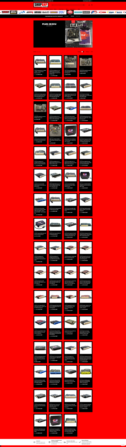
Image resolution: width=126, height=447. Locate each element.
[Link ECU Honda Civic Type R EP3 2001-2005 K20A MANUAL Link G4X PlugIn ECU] (55, 272)
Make (67, 9)
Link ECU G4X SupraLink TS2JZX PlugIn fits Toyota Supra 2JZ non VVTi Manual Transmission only (70, 234)
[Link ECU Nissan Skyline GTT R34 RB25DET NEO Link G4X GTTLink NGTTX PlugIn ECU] (71, 85)
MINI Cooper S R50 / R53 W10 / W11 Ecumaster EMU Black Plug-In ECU (55, 140)
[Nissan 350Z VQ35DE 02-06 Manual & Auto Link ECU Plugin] (71, 372)
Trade (79, 9)
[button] (92, 5)
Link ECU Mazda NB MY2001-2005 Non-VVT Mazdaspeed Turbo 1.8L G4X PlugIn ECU (55, 306)
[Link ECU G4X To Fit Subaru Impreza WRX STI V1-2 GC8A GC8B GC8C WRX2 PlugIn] (86, 85)
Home (47, 9)
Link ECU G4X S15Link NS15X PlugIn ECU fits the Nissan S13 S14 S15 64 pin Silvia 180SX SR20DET (70, 117)
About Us (51, 9)
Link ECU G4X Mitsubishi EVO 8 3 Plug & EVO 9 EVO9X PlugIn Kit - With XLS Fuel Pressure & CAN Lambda (39, 358)
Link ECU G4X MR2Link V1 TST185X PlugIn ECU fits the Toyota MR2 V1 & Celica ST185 (54, 257)
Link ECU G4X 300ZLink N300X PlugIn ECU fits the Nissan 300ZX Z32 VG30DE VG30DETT (40, 381)
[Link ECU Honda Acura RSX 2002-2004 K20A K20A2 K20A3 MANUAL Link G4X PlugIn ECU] (71, 272)
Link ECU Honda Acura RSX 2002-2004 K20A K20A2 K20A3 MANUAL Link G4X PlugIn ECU (70, 282)
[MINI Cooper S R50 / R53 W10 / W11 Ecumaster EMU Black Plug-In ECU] (55, 130)
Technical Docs (72, 9)
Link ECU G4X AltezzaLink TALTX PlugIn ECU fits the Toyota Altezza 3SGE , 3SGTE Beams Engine (85, 234)
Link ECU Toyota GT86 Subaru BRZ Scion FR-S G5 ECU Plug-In (40, 234)
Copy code (78, 16)
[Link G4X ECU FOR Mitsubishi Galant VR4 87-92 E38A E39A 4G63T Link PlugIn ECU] (86, 372)
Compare (79, 51)
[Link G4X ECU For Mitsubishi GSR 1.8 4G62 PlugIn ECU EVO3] (55, 200)
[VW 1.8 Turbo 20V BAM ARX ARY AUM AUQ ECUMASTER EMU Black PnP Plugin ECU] (71, 62)
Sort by (34, 51)
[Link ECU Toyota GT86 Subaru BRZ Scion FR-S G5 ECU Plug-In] (40, 225)
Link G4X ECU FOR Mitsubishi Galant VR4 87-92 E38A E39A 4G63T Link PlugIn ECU (85, 381)
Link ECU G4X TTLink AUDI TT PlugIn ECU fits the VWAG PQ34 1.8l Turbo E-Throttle (54, 430)
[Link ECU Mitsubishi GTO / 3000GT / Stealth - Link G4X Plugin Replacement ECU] (40, 62)
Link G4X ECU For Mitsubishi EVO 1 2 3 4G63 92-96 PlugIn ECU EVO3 (40, 140)
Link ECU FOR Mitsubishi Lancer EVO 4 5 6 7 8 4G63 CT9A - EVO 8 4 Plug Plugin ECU (85, 117)
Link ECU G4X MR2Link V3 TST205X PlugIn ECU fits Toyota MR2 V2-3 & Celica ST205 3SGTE (40, 162)
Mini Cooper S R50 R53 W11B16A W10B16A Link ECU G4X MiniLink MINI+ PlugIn (85, 185)
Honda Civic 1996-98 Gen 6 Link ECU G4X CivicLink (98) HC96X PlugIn (39, 430)
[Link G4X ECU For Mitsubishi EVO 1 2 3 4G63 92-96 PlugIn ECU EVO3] (40, 130)
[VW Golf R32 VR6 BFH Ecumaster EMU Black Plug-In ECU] (40, 108)
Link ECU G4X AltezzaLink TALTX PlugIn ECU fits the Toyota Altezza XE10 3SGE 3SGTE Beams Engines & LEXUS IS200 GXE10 (85, 358)
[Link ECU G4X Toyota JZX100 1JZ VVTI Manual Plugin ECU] (55, 225)
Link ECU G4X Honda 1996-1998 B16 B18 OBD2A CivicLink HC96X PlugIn (70, 209)
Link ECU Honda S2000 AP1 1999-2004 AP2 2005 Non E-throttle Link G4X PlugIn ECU (40, 332)
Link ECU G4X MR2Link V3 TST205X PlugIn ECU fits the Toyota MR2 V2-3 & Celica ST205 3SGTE (40, 258)
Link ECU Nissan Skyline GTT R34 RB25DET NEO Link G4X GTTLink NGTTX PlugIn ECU (70, 95)
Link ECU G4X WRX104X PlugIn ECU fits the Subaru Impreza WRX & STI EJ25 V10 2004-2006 (70, 430)
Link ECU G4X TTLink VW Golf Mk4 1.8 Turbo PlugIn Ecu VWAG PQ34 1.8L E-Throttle (55, 357)
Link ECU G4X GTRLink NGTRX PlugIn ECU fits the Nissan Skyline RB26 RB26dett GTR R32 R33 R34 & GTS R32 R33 (55, 332)
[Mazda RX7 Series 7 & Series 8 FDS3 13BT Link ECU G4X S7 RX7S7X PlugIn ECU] (55, 396)
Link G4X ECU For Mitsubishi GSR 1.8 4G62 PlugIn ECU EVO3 (55, 209)
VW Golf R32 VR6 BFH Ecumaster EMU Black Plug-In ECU (40, 117)
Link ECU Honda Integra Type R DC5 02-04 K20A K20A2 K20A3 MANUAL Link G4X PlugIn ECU (85, 282)
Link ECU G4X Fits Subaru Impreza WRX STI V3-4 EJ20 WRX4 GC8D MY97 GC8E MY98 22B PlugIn (55, 95)
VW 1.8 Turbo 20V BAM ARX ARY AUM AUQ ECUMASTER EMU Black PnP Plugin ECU (70, 71)
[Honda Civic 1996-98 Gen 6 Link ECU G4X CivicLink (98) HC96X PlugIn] (40, 420)
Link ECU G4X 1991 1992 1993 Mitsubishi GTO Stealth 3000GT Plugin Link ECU (70, 185)
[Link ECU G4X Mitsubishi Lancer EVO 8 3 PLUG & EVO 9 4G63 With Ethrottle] (40, 396)
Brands (55, 9)
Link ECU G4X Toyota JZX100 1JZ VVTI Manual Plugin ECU (55, 234)
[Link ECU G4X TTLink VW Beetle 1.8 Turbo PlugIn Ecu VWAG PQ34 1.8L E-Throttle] (71, 130)
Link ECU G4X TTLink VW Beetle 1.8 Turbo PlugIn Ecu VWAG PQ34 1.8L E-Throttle (70, 140)
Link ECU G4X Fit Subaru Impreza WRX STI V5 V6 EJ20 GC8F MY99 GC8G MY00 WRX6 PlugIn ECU (40, 95)
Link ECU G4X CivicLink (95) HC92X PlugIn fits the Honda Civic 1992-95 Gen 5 (40, 185)
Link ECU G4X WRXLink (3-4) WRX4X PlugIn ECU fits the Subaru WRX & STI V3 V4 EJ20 (55, 162)
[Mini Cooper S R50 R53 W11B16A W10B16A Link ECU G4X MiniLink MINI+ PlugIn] (86, 175)
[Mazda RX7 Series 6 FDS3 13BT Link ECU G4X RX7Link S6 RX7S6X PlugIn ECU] (71, 396)
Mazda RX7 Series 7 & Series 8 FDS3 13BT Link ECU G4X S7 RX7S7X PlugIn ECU (54, 405)
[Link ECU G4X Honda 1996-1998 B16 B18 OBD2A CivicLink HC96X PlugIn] (71, 200)
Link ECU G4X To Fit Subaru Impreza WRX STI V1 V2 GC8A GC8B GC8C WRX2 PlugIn (85, 332)
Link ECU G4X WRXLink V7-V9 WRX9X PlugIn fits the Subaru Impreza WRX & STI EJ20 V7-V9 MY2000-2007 (54, 72)
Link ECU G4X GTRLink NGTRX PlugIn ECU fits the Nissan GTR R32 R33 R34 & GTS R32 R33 (54, 381)
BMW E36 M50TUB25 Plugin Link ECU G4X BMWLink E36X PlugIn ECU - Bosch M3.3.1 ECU (55, 185)
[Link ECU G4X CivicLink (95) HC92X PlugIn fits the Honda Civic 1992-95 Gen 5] (40, 175)
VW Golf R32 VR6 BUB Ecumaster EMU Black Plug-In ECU (85, 71)
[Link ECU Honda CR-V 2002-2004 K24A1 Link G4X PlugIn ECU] (71, 248)
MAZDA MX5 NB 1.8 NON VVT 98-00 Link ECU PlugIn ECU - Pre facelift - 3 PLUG (85, 306)
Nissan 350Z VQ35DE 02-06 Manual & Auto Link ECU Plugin (70, 381)
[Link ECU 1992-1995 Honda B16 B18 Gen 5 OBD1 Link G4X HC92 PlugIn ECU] (86, 200)
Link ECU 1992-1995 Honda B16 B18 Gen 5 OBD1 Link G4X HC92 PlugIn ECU (85, 209)
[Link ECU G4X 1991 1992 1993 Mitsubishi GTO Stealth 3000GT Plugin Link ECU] (71, 175)
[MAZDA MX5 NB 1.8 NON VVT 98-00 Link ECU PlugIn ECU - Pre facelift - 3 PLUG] (86, 297)
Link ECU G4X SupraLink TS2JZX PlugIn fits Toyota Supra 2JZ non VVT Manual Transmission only (85, 140)
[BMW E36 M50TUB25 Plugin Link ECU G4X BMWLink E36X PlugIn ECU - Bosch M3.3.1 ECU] (55, 175)
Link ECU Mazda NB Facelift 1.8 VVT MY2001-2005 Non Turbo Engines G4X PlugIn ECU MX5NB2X (70, 307)
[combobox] (68, 5)
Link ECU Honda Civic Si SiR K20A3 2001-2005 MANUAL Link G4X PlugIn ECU (39, 282)
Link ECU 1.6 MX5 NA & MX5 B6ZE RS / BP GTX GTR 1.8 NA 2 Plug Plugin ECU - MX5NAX (85, 405)
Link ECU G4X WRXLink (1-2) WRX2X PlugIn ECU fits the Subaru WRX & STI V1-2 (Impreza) (70, 162)
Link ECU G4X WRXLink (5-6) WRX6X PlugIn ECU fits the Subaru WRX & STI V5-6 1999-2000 (55, 117)
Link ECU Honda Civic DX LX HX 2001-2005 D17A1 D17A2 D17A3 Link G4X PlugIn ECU (85, 257)
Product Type (61, 9)
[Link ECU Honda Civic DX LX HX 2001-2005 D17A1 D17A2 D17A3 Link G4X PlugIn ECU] (86, 248)
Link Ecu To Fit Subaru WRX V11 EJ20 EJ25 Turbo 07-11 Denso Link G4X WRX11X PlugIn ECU (40, 306)
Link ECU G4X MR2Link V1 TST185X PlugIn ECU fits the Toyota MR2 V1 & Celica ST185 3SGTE (70, 358)
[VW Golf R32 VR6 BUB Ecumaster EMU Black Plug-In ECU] (86, 62)
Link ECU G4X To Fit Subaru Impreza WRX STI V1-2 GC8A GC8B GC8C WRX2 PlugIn (86, 95)
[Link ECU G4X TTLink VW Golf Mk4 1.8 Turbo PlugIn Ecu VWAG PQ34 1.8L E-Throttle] (55, 348)
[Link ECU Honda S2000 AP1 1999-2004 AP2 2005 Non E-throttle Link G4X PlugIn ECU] (40, 322)
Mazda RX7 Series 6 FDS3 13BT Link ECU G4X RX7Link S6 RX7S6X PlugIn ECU (70, 405)
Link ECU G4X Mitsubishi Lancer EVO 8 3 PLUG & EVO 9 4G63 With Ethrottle (40, 405)
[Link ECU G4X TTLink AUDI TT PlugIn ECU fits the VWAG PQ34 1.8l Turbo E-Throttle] (55, 420)
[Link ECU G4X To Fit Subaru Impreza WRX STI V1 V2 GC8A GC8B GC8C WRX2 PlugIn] (86, 322)
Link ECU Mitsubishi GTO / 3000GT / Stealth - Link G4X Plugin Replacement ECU (40, 71)
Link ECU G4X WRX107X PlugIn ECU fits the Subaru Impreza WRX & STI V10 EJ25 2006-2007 (85, 162)
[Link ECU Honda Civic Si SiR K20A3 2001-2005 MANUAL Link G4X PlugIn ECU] (40, 272)
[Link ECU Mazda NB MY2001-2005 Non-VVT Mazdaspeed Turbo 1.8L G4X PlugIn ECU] (55, 297)
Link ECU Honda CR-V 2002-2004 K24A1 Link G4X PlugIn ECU (70, 257)
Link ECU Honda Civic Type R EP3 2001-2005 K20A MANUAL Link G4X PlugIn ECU (55, 282)
